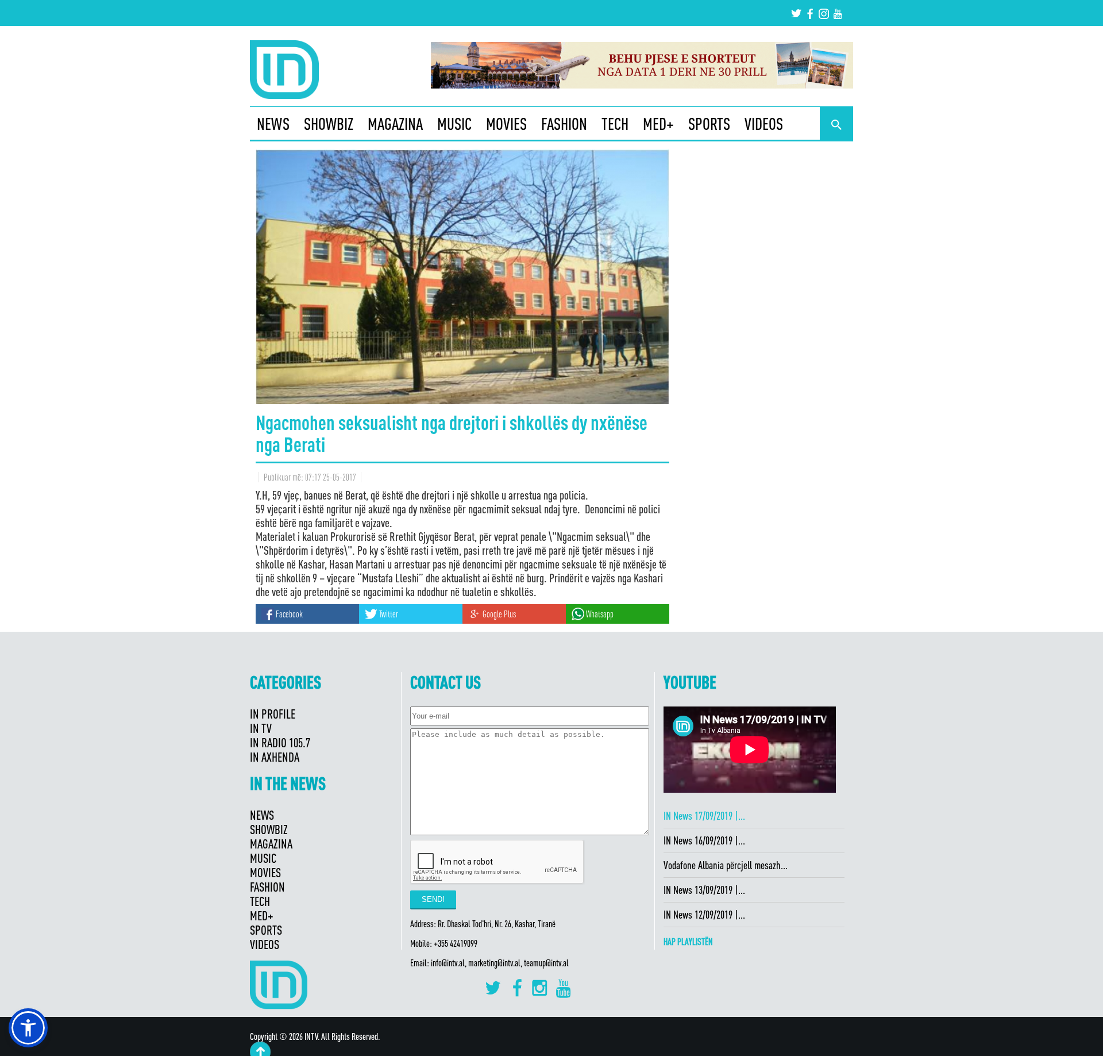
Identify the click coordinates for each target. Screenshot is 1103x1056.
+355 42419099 (455, 943)
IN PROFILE (272, 713)
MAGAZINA (395, 123)
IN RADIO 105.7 (280, 742)
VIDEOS (764, 123)
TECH (614, 123)
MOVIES (506, 123)
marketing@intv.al (494, 963)
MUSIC (454, 123)
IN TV (261, 728)
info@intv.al (448, 963)
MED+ (658, 123)
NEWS (273, 123)
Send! (433, 899)
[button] (28, 1028)
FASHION (564, 123)
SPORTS (709, 123)
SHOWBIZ (328, 123)
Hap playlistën (688, 941)
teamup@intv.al (546, 963)
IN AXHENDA (274, 757)
